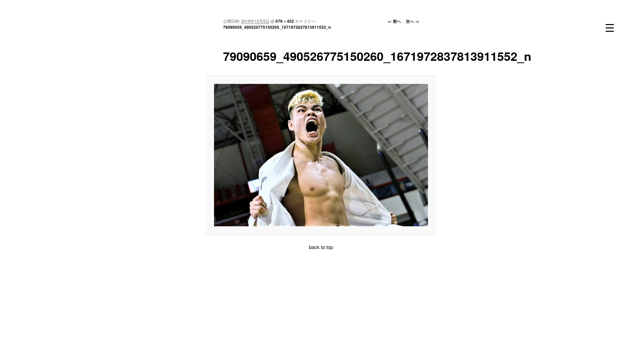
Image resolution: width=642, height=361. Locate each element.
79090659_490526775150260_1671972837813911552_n (277, 27)
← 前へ (394, 21)
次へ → (412, 21)
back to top (321, 246)
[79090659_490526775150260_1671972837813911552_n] (321, 155)
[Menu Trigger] (609, 27)
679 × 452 (285, 21)
